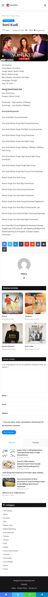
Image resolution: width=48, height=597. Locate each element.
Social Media (8, 562)
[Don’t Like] (35, 333)
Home (6, 16)
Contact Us (33, 588)
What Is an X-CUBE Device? (13, 493)
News (5, 514)
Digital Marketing (9, 529)
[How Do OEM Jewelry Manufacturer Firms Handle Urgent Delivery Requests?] (8, 464)
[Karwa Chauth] (12, 333)
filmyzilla (24, 584)
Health (5, 547)
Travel (5, 569)
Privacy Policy (22, 588)
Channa (28, 316)
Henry (7, 30)
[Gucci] (12, 303)
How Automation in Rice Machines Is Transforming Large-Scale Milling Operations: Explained (31, 483)
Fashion (6, 536)
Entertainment (8, 532)
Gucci (4, 316)
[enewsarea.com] (12, 5)
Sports (5, 565)
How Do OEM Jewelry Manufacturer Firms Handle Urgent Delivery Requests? (28, 464)
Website (5, 413)
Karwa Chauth (8, 346)
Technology (7, 511)
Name (4, 395)
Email (4, 404)
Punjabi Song (14, 16)
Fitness (6, 540)
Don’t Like (29, 346)
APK (4, 522)
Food (5, 543)
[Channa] (35, 303)
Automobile (7, 558)
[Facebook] (4, 244)
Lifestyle (6, 554)
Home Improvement (10, 551)
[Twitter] (10, 244)
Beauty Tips (7, 525)
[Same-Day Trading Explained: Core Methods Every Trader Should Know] (8, 453)
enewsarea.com (29, 580)
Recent (12, 442)
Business (6, 518)
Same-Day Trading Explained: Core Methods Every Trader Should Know (29, 452)
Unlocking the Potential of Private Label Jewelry (22, 473)
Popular (36, 442)
